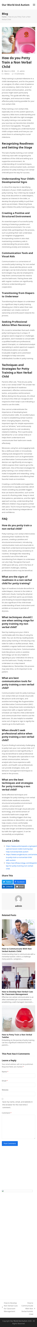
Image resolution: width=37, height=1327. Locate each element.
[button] (34, 5)
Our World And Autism (15, 4)
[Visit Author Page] (18, 899)
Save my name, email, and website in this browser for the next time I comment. (17, 1105)
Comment (6, 1113)
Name (5, 1071)
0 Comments (19, 74)
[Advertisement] (18, 1168)
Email (5, 1081)
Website (5, 1090)
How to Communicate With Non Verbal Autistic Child (17, 949)
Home (4, 17)
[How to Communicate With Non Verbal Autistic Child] (18, 932)
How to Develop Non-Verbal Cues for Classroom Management (17, 992)
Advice (6, 74)
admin (22, 71)
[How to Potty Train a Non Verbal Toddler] (18, 1018)
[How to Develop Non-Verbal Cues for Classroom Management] (18, 975)
